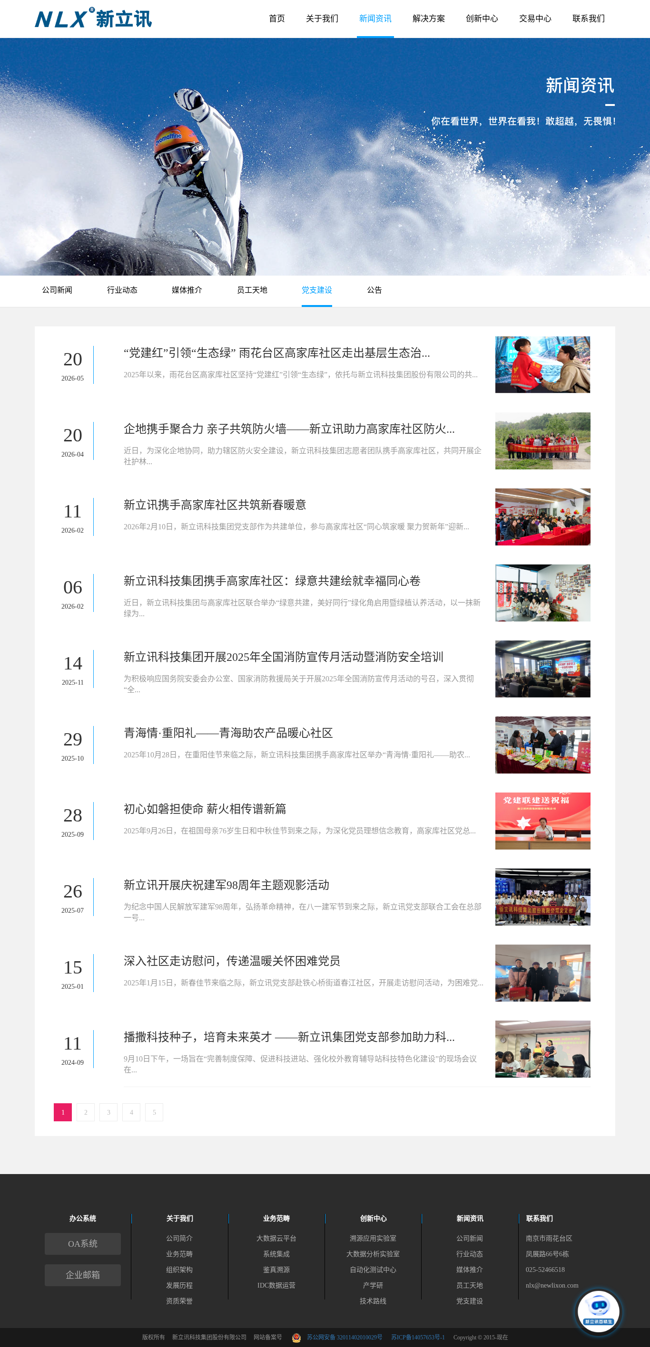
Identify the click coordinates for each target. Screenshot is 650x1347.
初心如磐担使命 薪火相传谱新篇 (205, 809)
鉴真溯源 (276, 1269)
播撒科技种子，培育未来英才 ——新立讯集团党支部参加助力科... (289, 1037)
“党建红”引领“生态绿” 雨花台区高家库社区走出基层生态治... (277, 353)
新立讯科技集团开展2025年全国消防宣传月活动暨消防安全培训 (283, 657)
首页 (277, 18)
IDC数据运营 (276, 1285)
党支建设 (317, 290)
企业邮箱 (83, 1275)
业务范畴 (179, 1254)
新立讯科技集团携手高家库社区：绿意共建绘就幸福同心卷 (272, 581)
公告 (374, 290)
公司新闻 (57, 290)
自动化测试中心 (373, 1269)
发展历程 (179, 1285)
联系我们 (588, 18)
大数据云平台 (276, 1238)
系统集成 (276, 1254)
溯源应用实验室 (373, 1238)
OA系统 (83, 1244)
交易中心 (535, 18)
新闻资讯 (375, 18)
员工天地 (252, 290)
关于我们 (322, 18)
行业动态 (122, 290)
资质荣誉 (179, 1301)
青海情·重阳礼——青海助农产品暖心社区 (228, 733)
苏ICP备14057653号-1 (418, 1337)
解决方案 (429, 18)
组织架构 (179, 1269)
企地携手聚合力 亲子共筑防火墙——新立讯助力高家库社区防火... (289, 429)
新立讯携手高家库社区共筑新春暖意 (215, 505)
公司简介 (179, 1238)
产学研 (373, 1285)
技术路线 (373, 1301)
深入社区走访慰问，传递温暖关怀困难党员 (232, 961)
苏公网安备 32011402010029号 (349, 1337)
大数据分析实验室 (373, 1254)
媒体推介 (187, 290)
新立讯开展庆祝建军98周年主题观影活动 (226, 885)
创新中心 (482, 18)
